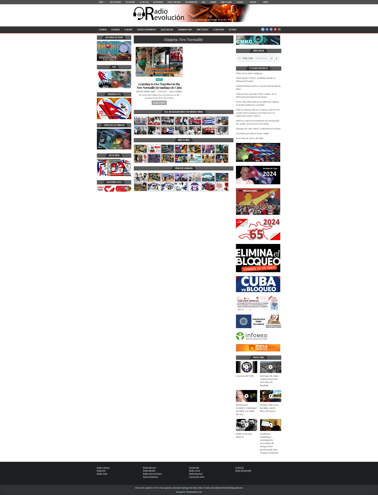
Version (253, 2)
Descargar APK (191, 2)
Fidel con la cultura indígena (249, 73)
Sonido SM (194, 467)
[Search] (279, 29)
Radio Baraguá (196, 474)
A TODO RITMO (218, 29)
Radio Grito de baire (152, 474)
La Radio (240, 2)
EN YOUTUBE (130, 2)
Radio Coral (194, 470)
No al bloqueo (115, 2)
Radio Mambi (149, 470)
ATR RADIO (232, 29)
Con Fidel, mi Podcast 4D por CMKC (252, 133)
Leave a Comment (176, 91)
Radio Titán (102, 474)
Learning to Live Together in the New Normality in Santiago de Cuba (159, 85)
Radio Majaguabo (243, 470)
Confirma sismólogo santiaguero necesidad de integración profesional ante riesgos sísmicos (269, 443)
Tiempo (265, 2)
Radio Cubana (103, 467)
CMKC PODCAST (202, 29)
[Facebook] (267, 29)
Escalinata (115, 29)
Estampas (103, 29)
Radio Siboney (149, 467)
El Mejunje (128, 29)
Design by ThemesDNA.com (189, 492)
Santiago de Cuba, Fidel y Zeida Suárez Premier (258, 129)
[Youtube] (275, 29)
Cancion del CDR (245, 376)
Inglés (159, 79)
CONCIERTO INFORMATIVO (146, 29)
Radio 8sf (101, 470)
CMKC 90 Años (226, 2)
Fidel (204, 2)
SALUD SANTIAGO (167, 29)
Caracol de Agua (196, 477)
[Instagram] (271, 29)
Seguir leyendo (159, 102)
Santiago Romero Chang (145, 91)
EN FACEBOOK (158, 2)
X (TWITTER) (144, 2)
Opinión (213, 2)
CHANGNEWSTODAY (185, 29)
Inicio (101, 2)
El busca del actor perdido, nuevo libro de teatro (269, 408)
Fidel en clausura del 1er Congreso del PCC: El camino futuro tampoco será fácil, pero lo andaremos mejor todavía (257, 113)
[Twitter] (263, 29)
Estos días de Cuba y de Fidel (249, 138)
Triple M (239, 467)
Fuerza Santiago (174, 2)
